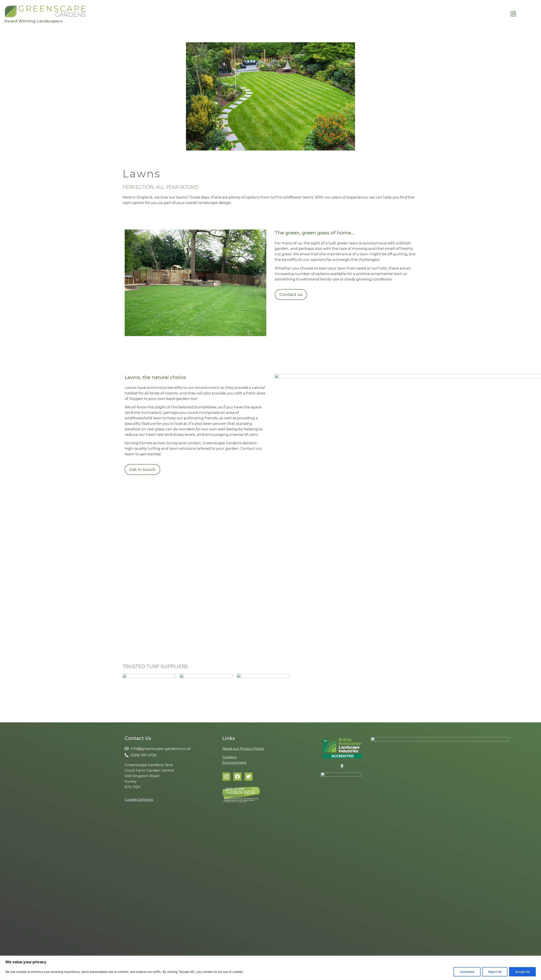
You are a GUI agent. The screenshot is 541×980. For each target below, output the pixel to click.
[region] (270, 968)
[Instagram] (226, 776)
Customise (467, 971)
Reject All (494, 971)
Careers (229, 757)
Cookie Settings (139, 799)
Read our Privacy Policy (243, 748)
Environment (234, 762)
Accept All (522, 971)
